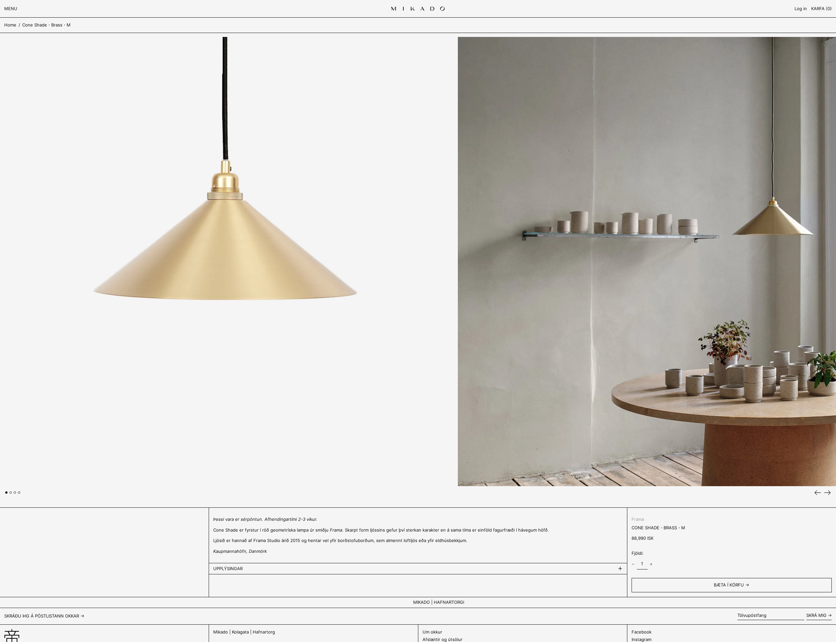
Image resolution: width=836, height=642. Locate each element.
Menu (10, 8)
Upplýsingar (228, 568)
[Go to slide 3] (15, 492)
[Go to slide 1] (6, 492)
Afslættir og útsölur (442, 639)
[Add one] (651, 564)
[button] (821, 8)
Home (10, 24)
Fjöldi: (638, 553)
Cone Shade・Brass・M (46, 24)
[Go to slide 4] (19, 492)
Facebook (641, 631)
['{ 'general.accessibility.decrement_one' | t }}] (633, 564)
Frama (638, 519)
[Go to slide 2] (10, 492)
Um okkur (432, 631)
